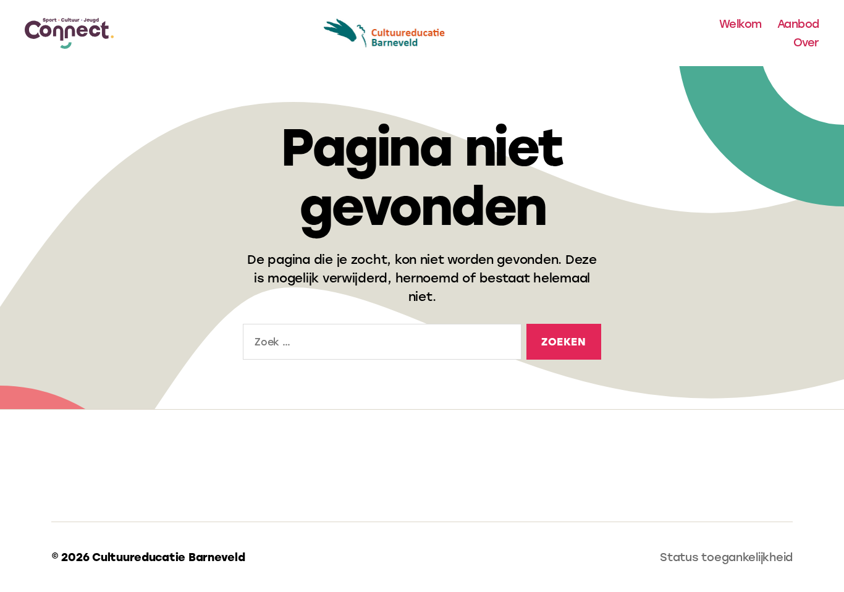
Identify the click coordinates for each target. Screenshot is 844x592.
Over (806, 42)
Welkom (740, 24)
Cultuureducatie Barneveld (168, 556)
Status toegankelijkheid (726, 556)
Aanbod (798, 24)
